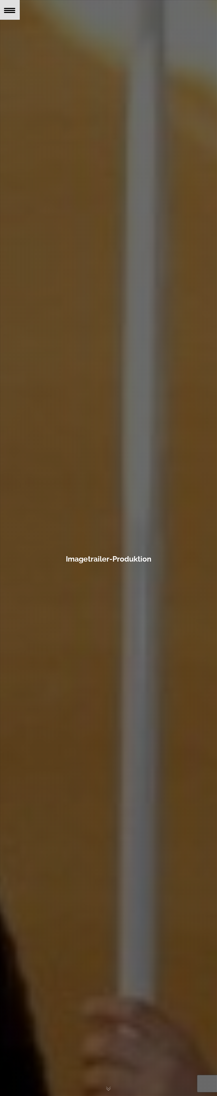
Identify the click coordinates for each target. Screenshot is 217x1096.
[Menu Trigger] (10, 10)
